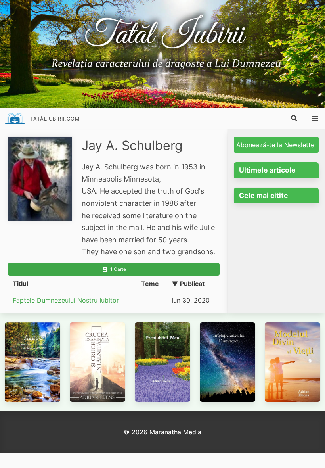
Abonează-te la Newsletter (276, 145)
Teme (150, 284)
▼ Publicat (188, 284)
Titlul (20, 284)
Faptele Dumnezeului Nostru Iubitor (66, 300)
